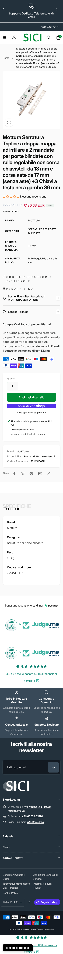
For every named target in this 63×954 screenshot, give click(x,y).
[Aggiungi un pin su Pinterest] (31, 473)
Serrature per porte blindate (25, 543)
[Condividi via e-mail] (40, 473)
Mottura (12, 528)
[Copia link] (49, 473)
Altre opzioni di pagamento (31, 412)
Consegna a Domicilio (46, 700)
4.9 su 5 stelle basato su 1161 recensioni (31, 674)
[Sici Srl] (16, 790)
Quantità (11, 378)
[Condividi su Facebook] (14, 473)
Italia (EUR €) (48, 26)
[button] (5, 11)
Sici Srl (19, 929)
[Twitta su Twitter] (23, 473)
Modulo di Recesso (17, 947)
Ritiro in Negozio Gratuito (16, 700)
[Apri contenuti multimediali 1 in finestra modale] (31, 100)
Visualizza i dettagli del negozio (28, 434)
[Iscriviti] (53, 767)
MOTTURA (22, 451)
